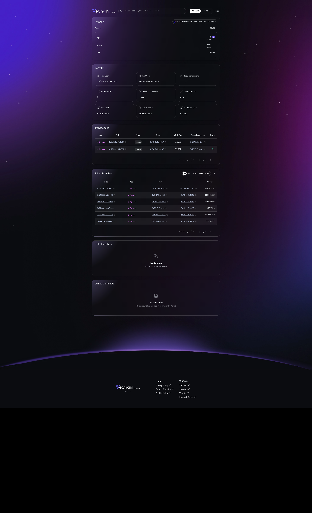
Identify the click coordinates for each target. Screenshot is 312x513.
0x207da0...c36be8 (105, 215)
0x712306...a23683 (105, 195)
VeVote (182, 393)
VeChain (183, 385)
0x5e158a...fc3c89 (116, 142)
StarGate (183, 389)
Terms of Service (163, 389)
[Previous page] (210, 160)
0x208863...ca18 (159, 202)
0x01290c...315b (158, 195)
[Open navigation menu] (217, 11)
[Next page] (215, 160)
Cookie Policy (162, 393)
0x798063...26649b (105, 202)
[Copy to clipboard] (215, 21)
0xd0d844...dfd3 (159, 215)
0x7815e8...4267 (157, 142)
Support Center (186, 397)
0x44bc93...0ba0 (187, 188)
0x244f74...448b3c (105, 221)
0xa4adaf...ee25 (187, 208)
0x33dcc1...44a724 (116, 149)
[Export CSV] (214, 173)
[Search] (121, 11)
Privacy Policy (162, 385)
